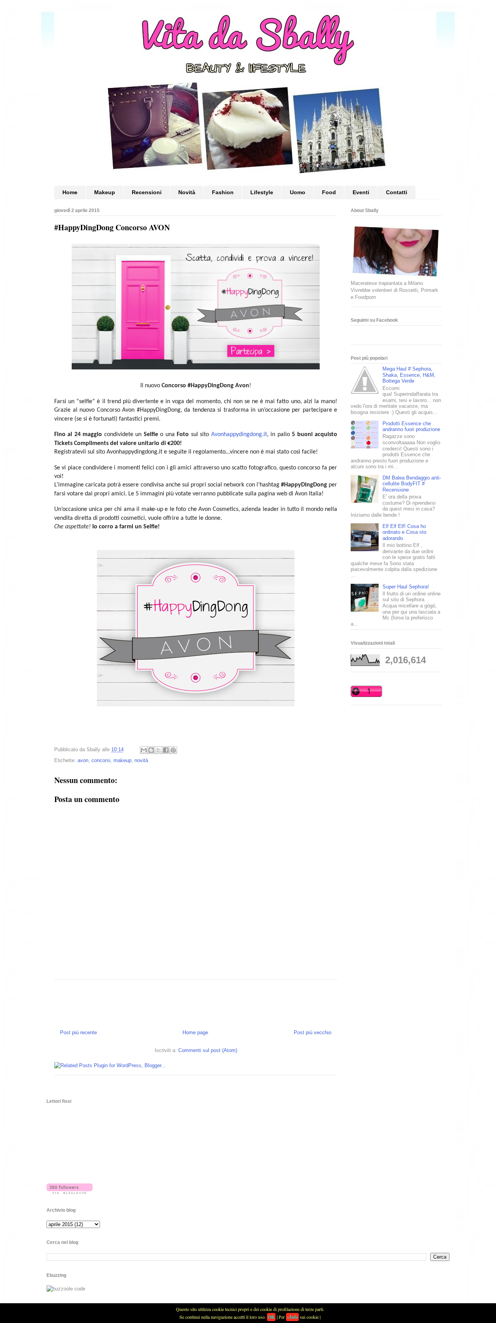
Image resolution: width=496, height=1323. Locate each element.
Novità (186, 192)
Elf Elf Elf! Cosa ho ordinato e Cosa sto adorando (404, 532)
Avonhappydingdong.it (239, 434)
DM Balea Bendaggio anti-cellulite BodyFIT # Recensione (411, 484)
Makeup (104, 192)
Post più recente (78, 1032)
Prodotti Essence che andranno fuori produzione (411, 427)
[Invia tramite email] (144, 750)
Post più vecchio (312, 1032)
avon (83, 760)
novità (141, 760)
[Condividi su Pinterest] (173, 750)
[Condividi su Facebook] (166, 750)
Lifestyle (261, 192)
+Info (292, 1317)
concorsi (100, 760)
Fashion (223, 192)
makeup (122, 760)
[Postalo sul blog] (151, 750)
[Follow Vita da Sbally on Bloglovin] (69, 1192)
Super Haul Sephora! (405, 587)
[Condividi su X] (158, 750)
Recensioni (147, 192)
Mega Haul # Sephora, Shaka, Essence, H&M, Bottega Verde (409, 375)
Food (329, 192)
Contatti (396, 192)
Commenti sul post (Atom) (207, 1050)
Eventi (361, 192)
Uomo (297, 192)
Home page (195, 1032)
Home (70, 192)
